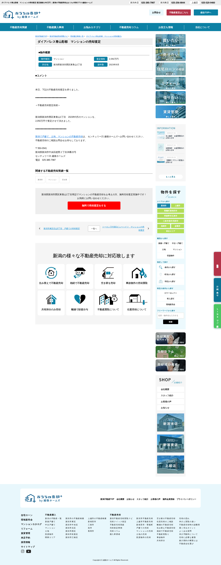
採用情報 (25, 542)
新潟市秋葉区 (72, 534)
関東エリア (50, 537)
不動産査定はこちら (178, 12)
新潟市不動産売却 (144, 518)
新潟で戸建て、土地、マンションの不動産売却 (59, 136)
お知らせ (165, 408)
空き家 (64, 180)
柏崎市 (163, 226)
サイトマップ (28, 546)
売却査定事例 (116, 528)
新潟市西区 (71, 531)
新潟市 (40, 180)
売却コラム (115, 531)
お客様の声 (166, 401)
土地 (164, 249)
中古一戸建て (177, 243)
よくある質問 (185, 531)
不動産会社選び (186, 544)
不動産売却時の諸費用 (189, 525)
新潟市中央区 (72, 525)
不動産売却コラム (129, 27)
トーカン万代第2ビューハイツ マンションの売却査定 (123, 228)
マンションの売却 (144, 531)
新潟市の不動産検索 (75, 518)
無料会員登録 (168, 499)
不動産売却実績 (18, 27)
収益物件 (170, 256)
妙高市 (177, 226)
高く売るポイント (187, 528)
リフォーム (27, 528)
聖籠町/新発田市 (170, 211)
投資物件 (49, 534)
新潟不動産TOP (107, 499)
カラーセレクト (170, 293)
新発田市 (92, 522)
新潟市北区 (71, 528)
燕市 (90, 528)
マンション (52, 180)
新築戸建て (50, 522)
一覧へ (94, 229)
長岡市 (91, 531)
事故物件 (161, 537)
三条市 (91, 525)
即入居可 (170, 299)
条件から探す (170, 267)
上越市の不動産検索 (97, 518)
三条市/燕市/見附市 (170, 221)
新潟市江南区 (72, 537)
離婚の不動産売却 (165, 525)
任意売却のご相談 (165, 522)
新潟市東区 (71, 522)
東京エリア (170, 231)
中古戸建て (50, 525)
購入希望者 (115, 534)
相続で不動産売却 (165, 531)
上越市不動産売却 (144, 522)
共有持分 (161, 540)
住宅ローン (27, 515)
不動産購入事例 (55, 27)
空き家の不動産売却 (166, 518)
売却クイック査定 (118, 522)
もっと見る (170, 177)
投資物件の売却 (143, 537)
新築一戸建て (163, 243)
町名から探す (170, 274)
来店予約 (25, 537)
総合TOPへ (206, 12)
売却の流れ (184, 518)
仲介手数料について (188, 534)
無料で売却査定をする (94, 205)
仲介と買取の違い (187, 522)
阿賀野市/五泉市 (170, 216)
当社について (202, 27)
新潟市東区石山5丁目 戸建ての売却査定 (62, 228)
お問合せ (156, 12)
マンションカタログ (31, 524)
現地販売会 (170, 304)
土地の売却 (141, 534)
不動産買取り (163, 534)
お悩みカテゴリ (92, 27)
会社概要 (165, 389)
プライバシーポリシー (186, 499)
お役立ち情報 (165, 27)
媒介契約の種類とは (188, 540)
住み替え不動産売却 (166, 528)
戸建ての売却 (142, 528)
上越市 (177, 206)
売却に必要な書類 (187, 537)
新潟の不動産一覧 (53, 518)
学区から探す (170, 281)
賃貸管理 (25, 533)
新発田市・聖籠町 (144, 525)
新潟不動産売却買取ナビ (121, 518)
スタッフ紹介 (167, 395)
